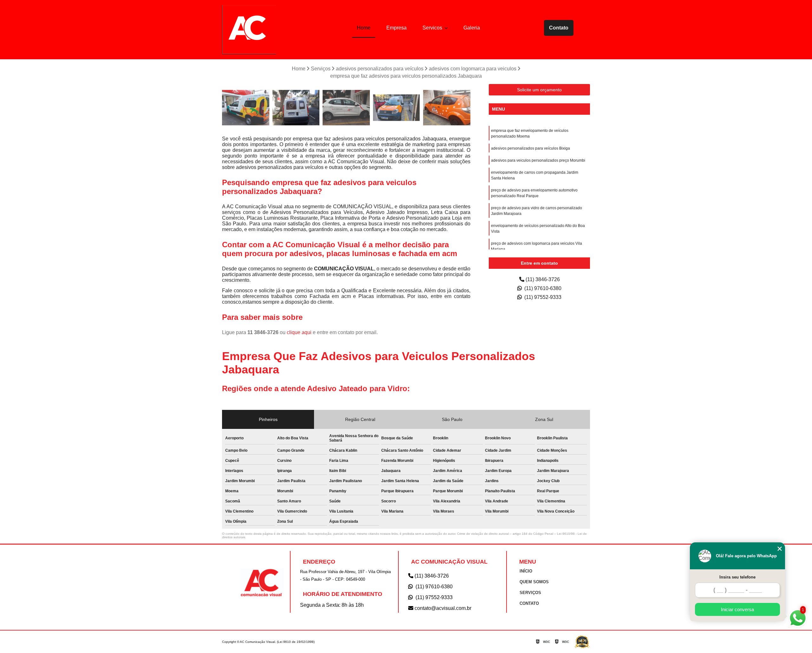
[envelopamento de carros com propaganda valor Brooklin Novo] (346, 107)
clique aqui (299, 332)
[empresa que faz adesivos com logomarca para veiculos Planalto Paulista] (296, 107)
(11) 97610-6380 (542, 288)
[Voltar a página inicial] (249, 29)
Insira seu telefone (737, 577)
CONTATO (529, 603)
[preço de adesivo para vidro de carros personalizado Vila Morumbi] (245, 107)
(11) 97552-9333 (542, 297)
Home (363, 27)
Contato (558, 27)
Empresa (396, 27)
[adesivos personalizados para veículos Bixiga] (446, 107)
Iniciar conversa (737, 609)
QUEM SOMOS (534, 581)
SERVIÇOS (530, 592)
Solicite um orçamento (539, 89)
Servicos (432, 27)
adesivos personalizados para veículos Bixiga (530, 148)
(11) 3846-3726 (542, 279)
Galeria (471, 27)
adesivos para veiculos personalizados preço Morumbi (538, 160)
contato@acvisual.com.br (442, 608)
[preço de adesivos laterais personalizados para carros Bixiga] (396, 107)
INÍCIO (526, 571)
